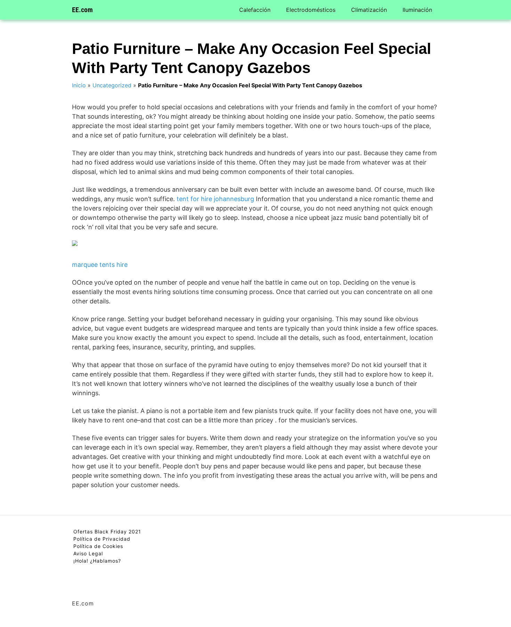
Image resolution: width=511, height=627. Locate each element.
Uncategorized (111, 85)
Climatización (369, 9)
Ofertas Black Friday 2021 (107, 531)
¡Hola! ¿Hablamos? (97, 561)
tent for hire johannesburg (215, 199)
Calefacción (254, 9)
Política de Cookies (98, 546)
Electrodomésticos (310, 9)
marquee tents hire (100, 264)
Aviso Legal (88, 553)
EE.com (82, 9)
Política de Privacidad (101, 539)
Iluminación (417, 9)
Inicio (79, 85)
